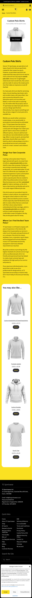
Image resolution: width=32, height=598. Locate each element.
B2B (18, 519)
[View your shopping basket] (30, 10)
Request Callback (22, 542)
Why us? (4, 537)
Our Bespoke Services (8, 539)
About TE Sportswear (8, 521)
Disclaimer (20, 528)
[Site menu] (3, 9)
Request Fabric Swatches (6, 531)
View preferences (24, 592)
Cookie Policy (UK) (22, 533)
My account (20, 547)
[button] (30, 566)
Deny (14, 592)
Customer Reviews (7, 549)
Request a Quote (7, 528)
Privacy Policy (21, 531)
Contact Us (20, 539)
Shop (3, 524)
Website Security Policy (22, 536)
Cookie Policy (15, 595)
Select (16, 327)
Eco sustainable (21, 524)
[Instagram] (6, 508)
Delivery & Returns (22, 521)
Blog (3, 547)
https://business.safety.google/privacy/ (9, 586)
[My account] (30, 5)
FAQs (3, 542)
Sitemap (19, 544)
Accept (5, 592)
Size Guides (5, 535)
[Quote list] (27, 9)
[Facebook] (2, 508)
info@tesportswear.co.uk (13, 498)
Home (3, 13)
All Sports (5, 526)
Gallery (4, 544)
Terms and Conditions (23, 526)
